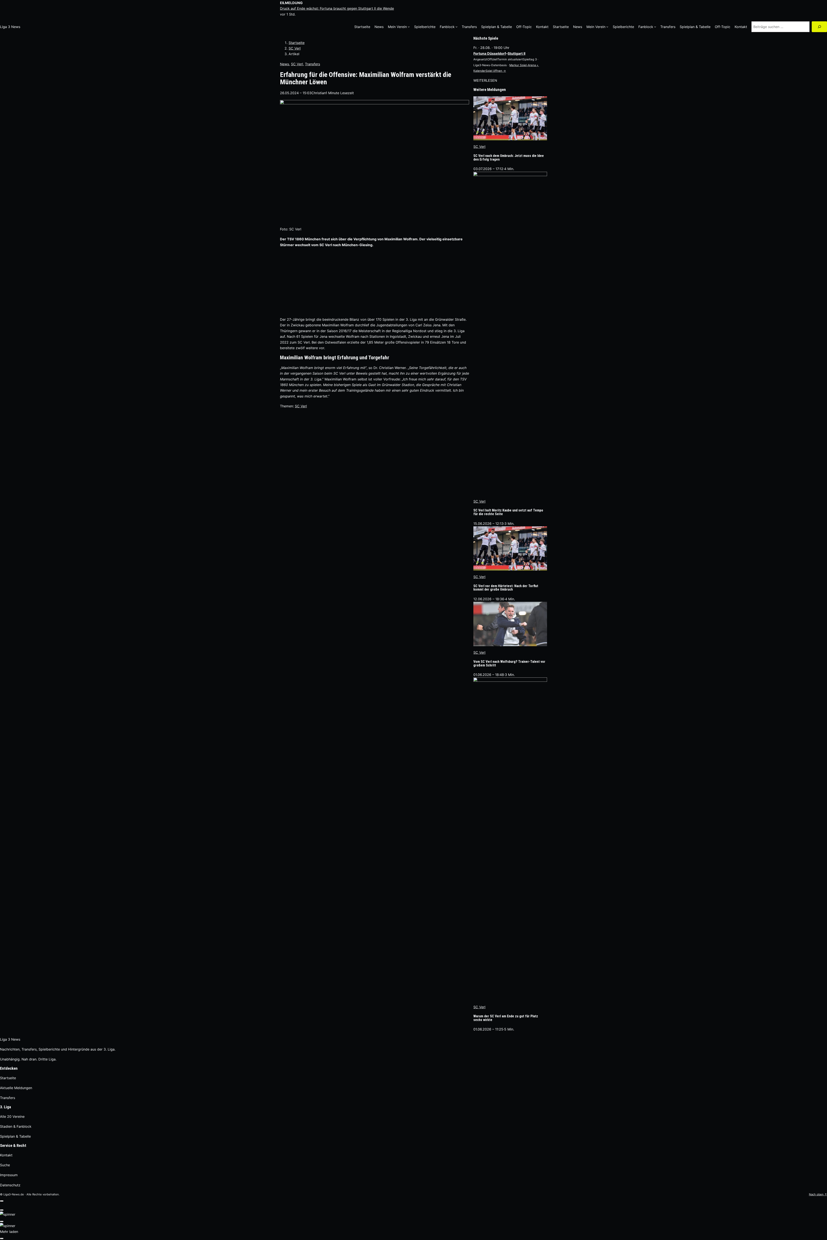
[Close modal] (1, 1201)
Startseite (297, 43)
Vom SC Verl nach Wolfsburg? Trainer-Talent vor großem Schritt (509, 663)
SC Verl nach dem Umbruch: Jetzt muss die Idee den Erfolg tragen (508, 157)
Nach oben (818, 1194)
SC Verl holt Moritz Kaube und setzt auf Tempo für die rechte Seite (508, 512)
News (284, 64)
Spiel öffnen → (496, 70)
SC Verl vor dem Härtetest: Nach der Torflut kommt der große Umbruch (505, 588)
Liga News (10, 27)
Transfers (312, 64)
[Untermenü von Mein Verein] (409, 27)
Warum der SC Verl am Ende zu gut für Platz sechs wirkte (505, 1018)
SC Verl (295, 48)
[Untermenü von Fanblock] (456, 27)
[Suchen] (819, 26)
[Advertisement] (374, 282)
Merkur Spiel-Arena (522, 65)
